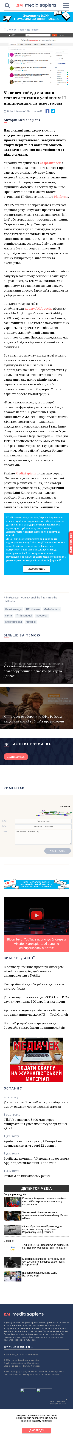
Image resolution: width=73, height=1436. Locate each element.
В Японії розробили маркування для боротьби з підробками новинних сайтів (34, 1025)
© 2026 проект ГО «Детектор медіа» (21, 1360)
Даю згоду (36, 1430)
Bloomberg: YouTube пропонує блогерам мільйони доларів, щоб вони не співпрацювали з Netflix (34, 971)
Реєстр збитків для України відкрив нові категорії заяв (34, 986)
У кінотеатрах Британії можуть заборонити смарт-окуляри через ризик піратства (36, 1104)
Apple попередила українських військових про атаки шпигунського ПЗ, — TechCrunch (36, 1012)
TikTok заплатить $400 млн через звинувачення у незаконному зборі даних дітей (35, 1123)
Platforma (61, 196)
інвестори (41, 615)
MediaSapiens (29, 120)
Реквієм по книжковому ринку (27, 1176)
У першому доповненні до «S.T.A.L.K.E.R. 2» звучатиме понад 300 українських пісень (36, 999)
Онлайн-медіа (16, 29)
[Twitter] (53, 111)
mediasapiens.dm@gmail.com (24, 1363)
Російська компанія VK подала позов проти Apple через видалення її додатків (36, 1160)
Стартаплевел (50, 163)
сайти (8, 615)
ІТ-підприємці (24, 615)
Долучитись (36, 569)
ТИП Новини (33, 609)
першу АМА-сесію (38, 308)
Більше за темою (22, 635)
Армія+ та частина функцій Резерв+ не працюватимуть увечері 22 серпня (33, 1143)
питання (31, 621)
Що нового (33, 29)
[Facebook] (47, 111)
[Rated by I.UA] (28, 1391)
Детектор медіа (36, 1188)
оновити (65, 806)
